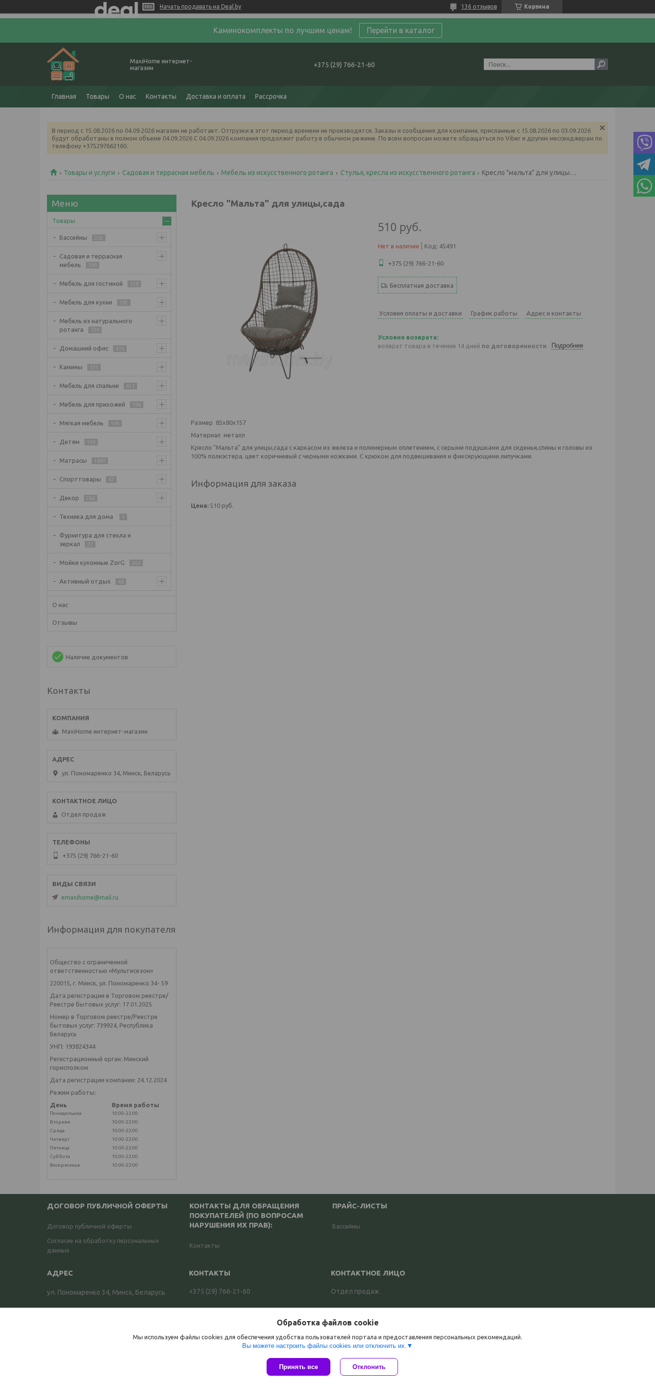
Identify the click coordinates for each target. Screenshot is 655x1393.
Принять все (298, 1366)
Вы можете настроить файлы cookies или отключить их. (324, 1345)
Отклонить (369, 1366)
